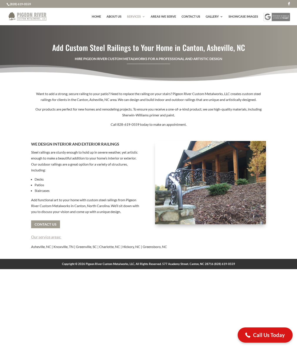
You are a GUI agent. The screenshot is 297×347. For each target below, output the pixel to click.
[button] (265, 335)
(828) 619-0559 (20, 4)
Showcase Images (243, 16)
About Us (114, 16)
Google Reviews (277, 14)
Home (96, 16)
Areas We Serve (163, 16)
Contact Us (191, 16)
